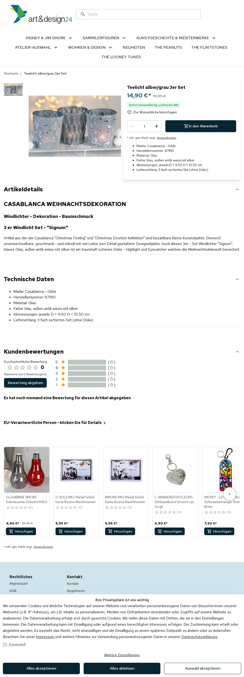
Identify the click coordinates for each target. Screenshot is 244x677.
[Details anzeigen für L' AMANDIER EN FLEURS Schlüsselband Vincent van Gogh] (175, 470)
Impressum (45, 636)
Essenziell (17, 644)
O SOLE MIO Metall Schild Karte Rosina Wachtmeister (76, 499)
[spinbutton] (144, 126)
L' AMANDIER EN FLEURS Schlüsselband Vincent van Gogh (174, 502)
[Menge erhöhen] (156, 126)
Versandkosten (166, 138)
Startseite (11, 73)
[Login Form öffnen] (229, 14)
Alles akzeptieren (41, 668)
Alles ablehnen (122, 668)
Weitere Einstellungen (122, 655)
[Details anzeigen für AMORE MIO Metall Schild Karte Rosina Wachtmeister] (126, 470)
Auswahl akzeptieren (202, 668)
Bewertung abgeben (25, 382)
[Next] (229, 494)
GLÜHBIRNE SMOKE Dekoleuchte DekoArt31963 (26, 499)
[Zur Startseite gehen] (41, 14)
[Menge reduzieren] (132, 126)
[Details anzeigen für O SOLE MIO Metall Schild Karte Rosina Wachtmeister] (76, 470)
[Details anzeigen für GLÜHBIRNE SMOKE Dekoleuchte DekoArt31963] (27, 470)
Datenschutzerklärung (199, 636)
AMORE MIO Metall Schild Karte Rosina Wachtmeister (125, 499)
